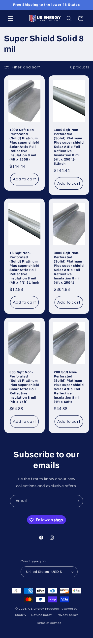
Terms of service (49, 623)
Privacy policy (67, 615)
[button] (10, 18)
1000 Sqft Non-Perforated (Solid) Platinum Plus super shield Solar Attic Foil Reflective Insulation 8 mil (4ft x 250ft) (24, 144)
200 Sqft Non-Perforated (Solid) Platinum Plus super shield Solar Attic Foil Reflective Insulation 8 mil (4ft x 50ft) (69, 387)
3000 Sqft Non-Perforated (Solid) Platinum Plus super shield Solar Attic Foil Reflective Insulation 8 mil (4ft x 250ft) (69, 267)
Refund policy (41, 615)
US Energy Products (43, 608)
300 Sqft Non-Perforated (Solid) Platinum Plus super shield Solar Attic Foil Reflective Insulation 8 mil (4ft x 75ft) (24, 387)
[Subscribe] (77, 501)
